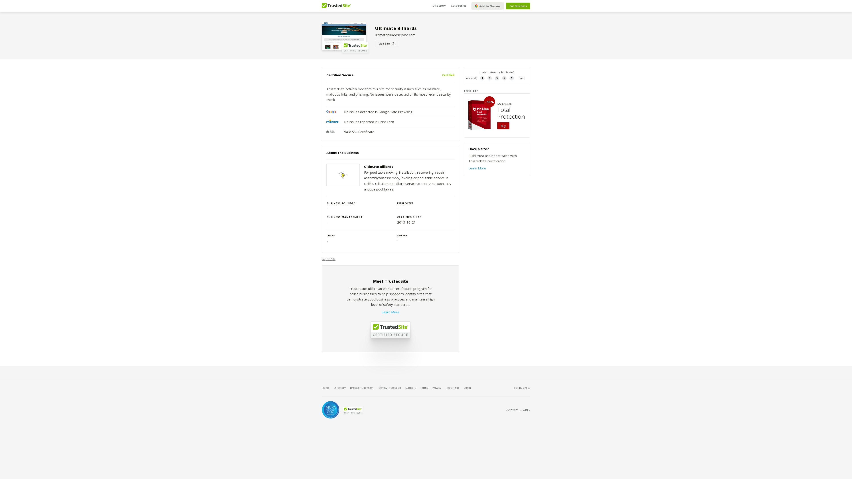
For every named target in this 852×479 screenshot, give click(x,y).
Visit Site (385, 43)
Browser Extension (361, 388)
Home (325, 388)
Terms (424, 388)
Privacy (436, 388)
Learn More (390, 312)
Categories (458, 6)
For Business (518, 6)
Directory (439, 6)
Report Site (328, 259)
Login (467, 388)
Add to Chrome (490, 6)
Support (410, 388)
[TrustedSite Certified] (353, 410)
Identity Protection (389, 388)
